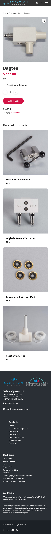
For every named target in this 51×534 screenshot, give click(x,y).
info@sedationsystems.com (18, 409)
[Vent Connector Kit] (25, 328)
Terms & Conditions (11, 470)
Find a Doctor (14, 431)
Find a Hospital (14, 434)
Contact (6, 473)
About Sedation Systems (18, 428)
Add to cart (13, 101)
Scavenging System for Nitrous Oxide (17, 476)
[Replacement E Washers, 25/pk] (25, 269)
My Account (7, 458)
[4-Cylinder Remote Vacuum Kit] (25, 210)
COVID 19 (7, 464)
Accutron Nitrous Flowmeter (14, 481)
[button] (46, 3)
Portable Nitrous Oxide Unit (13, 478)
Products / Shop (15, 440)
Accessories (16, 13)
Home (5, 13)
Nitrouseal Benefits (17, 437)
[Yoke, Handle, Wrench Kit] (25, 152)
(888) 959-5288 (11, 403)
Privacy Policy (8, 467)
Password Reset (9, 461)
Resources (13, 443)
